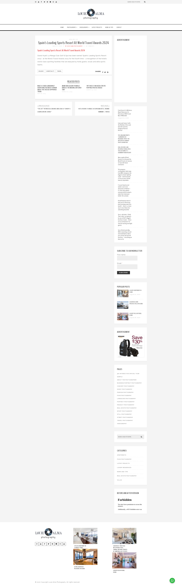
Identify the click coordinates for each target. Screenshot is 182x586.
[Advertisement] (130, 71)
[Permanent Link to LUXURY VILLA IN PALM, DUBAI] (122, 320)
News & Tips (109, 27)
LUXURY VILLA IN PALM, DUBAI (135, 314)
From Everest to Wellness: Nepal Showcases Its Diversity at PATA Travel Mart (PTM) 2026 (125, 113)
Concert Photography (125, 386)
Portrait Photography (126, 401)
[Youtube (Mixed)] (57, 2)
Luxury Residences (124, 467)
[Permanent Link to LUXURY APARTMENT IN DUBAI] (122, 297)
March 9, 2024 (57, 46)
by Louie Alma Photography (74, 46)
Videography (84, 27)
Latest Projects (97, 27)
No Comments (90, 46)
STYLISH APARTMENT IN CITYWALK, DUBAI (80, 547)
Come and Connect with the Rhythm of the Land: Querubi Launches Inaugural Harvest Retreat (124, 126)
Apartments (121, 455)
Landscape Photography (126, 398)
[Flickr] (51, 2)
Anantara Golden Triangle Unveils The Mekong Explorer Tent (71, 88)
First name (121, 255)
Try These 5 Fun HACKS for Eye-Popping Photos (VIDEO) (96, 87)
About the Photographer (126, 380)
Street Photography (125, 417)
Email (119, 263)
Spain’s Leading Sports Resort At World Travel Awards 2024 (73, 42)
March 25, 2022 (91, 90)
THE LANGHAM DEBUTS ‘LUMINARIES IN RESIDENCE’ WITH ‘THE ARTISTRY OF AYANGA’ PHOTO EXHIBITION (124, 138)
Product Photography (125, 405)
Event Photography (124, 389)
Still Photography (124, 414)
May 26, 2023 (41, 93)
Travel (59, 71)
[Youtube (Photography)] (39, 2)
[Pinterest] (48, 2)
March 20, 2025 (67, 91)
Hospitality (50, 71)
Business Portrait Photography (129, 383)
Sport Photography (124, 411)
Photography (71, 27)
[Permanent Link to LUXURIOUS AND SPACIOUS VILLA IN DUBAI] (122, 308)
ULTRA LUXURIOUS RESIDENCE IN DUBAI (79, 568)
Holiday (41, 71)
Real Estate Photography (127, 408)
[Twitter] (45, 2)
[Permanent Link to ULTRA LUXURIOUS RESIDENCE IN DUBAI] (85, 564)
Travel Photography (125, 420)
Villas (119, 480)
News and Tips (73, 39)
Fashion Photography (125, 392)
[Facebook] (42, 2)
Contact (119, 27)
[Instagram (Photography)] (36, 2)
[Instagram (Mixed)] (54, 2)
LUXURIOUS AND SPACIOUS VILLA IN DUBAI (136, 303)
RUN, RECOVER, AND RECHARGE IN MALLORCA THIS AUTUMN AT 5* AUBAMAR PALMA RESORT (124, 150)
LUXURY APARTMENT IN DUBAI (135, 291)
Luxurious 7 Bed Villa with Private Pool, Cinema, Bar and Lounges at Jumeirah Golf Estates (120, 548)
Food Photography (124, 395)
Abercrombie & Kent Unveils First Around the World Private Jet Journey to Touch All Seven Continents (125, 161)
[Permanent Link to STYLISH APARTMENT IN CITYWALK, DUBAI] (85, 543)
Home (62, 27)
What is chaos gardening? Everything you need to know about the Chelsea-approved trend (47, 89)
